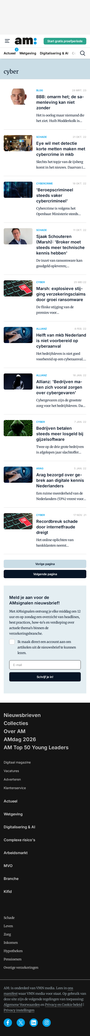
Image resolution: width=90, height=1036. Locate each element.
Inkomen (11, 943)
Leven (8, 926)
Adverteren (12, 779)
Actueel (10, 801)
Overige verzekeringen (21, 967)
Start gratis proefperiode (65, 41)
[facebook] (8, 1022)
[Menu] (7, 41)
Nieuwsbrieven (22, 715)
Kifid (8, 891)
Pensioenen (12, 959)
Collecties (16, 723)
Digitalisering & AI (19, 827)
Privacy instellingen (19, 1010)
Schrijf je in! (45, 677)
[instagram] (46, 1022)
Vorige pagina (45, 564)
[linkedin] (34, 1022)
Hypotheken (13, 951)
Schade (9, 918)
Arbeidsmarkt (16, 852)
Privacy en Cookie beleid (63, 1005)
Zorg (7, 934)
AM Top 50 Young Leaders (36, 747)
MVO (8, 865)
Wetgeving (13, 814)
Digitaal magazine (17, 762)
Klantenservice (15, 788)
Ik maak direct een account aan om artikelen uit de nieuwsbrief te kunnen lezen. (47, 647)
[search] (82, 53)
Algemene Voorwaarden (22, 1005)
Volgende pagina (45, 574)
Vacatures (11, 771)
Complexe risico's (19, 840)
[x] (21, 1022)
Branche (11, 878)
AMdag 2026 (20, 739)
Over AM (14, 731)
